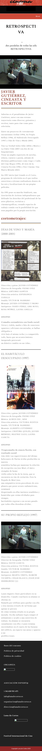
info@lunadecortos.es (13, 696)
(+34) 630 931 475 (11, 691)
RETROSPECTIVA (21, 49)
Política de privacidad (14, 650)
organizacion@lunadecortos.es (17, 701)
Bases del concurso (12, 645)
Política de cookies (12, 656)
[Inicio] (20, 42)
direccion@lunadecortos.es (16, 706)
